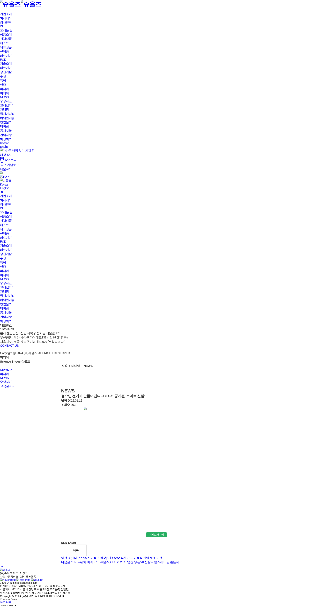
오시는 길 (6, 30)
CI (1, 26)
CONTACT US (9, 345)
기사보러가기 (156, 534)
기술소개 (6, 63)
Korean (4, 143)
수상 (3, 76)
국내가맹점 (7, 113)
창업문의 (6, 122)
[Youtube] (37, 579)
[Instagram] (23, 579)
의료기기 (6, 67)
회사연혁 (6, 22)
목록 (73, 550)
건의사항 (6, 135)
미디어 (4, 93)
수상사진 (6, 101)
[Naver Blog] (8, 579)
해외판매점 (7, 118)
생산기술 (6, 72)
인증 (3, 84)
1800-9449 (5, 602)
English (4, 146)
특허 (3, 80)
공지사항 (6, 130)
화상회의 (6, 139)
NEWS (4, 97)
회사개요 (6, 18)
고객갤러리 (7, 105)
